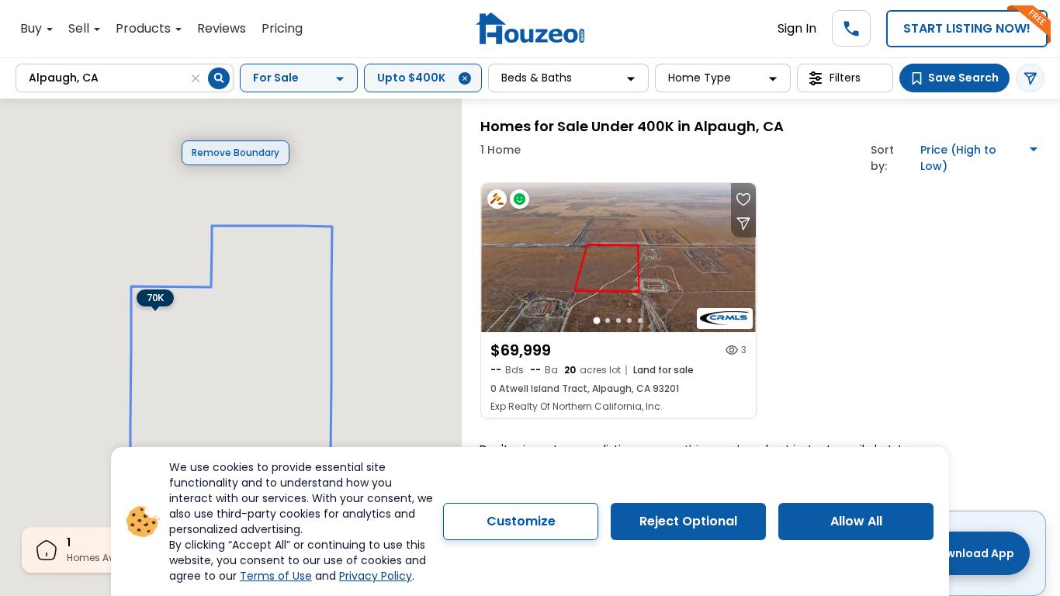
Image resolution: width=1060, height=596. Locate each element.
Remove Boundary (235, 152)
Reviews (221, 28)
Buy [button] (32, 28)
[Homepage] (530, 28)
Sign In (797, 28)
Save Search (963, 77)
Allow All (856, 521)
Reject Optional (688, 521)
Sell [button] (80, 28)
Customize (521, 521)
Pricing (282, 28)
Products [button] (145, 28)
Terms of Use (276, 576)
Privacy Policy (375, 576)
